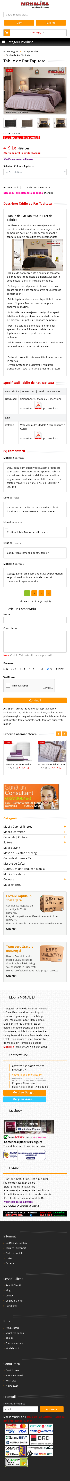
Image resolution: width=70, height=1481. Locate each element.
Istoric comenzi (14, 1375)
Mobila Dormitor (14, 832)
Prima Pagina (10, 51)
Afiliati (9, 1338)
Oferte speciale (14, 1343)
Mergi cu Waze (22, 1099)
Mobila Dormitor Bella (18, 764)
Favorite (51, 22)
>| (48, 593)
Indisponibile (30, 51)
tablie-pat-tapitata (38, 708)
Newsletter (12, 1385)
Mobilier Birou (12, 885)
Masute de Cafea (14, 863)
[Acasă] (35, 7)
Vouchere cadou (15, 1333)
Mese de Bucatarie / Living (20, 853)
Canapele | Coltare (15, 837)
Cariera (10, 1263)
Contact (10, 1295)
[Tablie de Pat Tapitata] (35, 91)
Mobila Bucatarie (14, 874)
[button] (64, 733)
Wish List (11, 1380)
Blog (8, 1290)
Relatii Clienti (13, 1285)
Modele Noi (12, 1348)
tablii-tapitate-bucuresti (49, 720)
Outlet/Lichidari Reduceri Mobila (24, 869)
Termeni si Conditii (16, 1248)
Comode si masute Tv (17, 858)
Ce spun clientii (14, 1300)
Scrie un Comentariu (38, 187)
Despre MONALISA (16, 1242)
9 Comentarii (10, 187)
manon (7, 724)
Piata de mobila (14, 1253)
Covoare (8, 879)
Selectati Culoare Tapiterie (18, 166)
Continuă (35, 700)
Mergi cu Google (23, 1092)
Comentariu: (10, 628)
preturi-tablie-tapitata (21, 720)
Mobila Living (11, 848)
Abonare (51, 1409)
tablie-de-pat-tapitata (34, 712)
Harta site (11, 1305)
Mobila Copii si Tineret (17, 826)
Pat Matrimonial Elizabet (52, 764)
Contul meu (12, 1370)
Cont (19, 22)
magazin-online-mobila (35, 716)
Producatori (12, 1327)
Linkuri (9, 1258)
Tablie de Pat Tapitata (18, 55)
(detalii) (48, 192)
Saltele (7, 842)
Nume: (7, 614)
